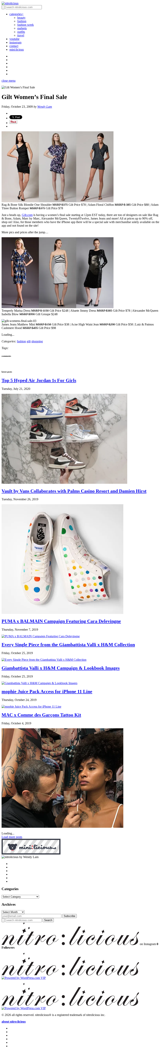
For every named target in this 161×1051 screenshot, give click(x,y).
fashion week (25, 24)
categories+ (16, 14)
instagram (15, 42)
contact (13, 46)
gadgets (22, 28)
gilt (29, 341)
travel (20, 35)
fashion (21, 21)
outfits (21, 31)
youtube (14, 39)
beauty (21, 17)
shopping (37, 341)
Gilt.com (27, 215)
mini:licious (16, 49)
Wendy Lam (44, 106)
